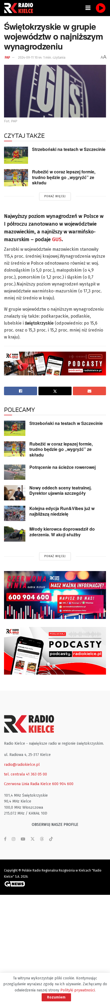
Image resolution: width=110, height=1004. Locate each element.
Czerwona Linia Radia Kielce (27, 784)
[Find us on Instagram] (13, 839)
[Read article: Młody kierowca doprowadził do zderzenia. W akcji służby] (14, 534)
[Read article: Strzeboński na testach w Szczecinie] (16, 155)
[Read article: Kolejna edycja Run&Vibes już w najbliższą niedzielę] (14, 513)
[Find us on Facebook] (5, 839)
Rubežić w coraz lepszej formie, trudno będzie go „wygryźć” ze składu (63, 177)
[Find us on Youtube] (23, 839)
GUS (57, 239)
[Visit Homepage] (20, 8)
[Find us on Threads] (42, 839)
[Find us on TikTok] (51, 839)
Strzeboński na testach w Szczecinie (68, 149)
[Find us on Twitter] (32, 839)
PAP (7, 57)
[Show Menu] (88, 8)
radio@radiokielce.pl (22, 764)
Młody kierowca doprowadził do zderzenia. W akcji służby (62, 532)
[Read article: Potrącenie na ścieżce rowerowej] (14, 472)
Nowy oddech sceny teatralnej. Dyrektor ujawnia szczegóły (60, 490)
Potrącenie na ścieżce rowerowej (62, 467)
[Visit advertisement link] (55, 595)
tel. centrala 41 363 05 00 (25, 774)
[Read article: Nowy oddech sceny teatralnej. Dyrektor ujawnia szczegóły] (14, 492)
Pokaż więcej (55, 196)
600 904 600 (62, 784)
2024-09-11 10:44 (30, 57)
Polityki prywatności (77, 990)
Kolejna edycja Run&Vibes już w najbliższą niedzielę (62, 511)
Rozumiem (56, 997)
